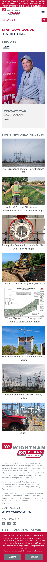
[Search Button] (44, 20)
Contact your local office (16, 512)
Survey (6, 46)
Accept (12, 557)
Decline (34, 557)
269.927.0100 (8, 20)
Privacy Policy (20, 551)
